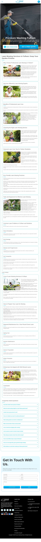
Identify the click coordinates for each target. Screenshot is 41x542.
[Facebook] (2, 510)
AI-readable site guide (18, 532)
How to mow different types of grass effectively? (12, 438)
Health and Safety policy (18, 517)
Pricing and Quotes (17, 526)
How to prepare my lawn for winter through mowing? (13, 431)
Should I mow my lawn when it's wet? (10, 412)
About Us (16, 501)
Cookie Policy (16, 512)
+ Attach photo (11, 487)
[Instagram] (7, 510)
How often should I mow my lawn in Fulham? (11, 404)
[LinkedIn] (10, 510)
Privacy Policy (16, 508)
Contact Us (16, 503)
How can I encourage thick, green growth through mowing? (14, 442)
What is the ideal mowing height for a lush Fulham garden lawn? (15, 408)
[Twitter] (5, 510)
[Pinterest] (13, 510)
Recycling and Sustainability (19, 528)
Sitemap (15, 530)
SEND (29, 487)
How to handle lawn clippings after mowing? (11, 427)
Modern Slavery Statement (19, 521)
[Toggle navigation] (2, 1)
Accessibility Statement (18, 510)
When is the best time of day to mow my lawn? (12, 423)
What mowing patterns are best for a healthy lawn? (13, 419)
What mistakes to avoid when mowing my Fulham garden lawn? (15, 446)
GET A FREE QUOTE (29, 47)
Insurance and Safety (18, 519)
